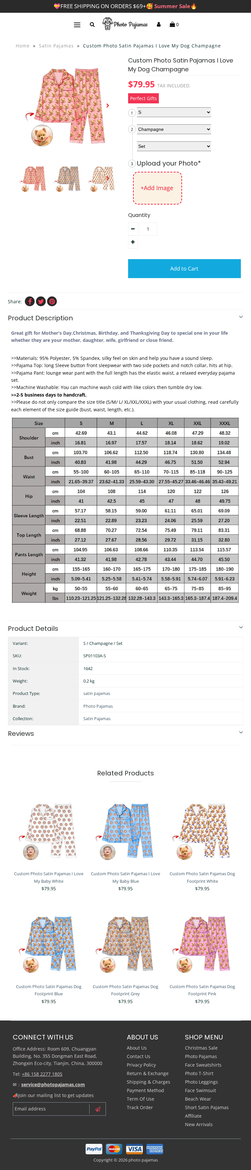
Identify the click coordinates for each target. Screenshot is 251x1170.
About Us (137, 1048)
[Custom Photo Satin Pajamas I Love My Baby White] (49, 831)
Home (23, 46)
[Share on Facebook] (30, 301)
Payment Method (145, 1090)
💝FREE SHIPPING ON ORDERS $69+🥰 (125, 6)
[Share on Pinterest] (52, 301)
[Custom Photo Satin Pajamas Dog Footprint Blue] (49, 944)
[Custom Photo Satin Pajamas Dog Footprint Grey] (125, 944)
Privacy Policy (141, 1065)
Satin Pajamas (56, 46)
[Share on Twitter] (41, 301)
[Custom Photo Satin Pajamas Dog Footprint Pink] (202, 944)
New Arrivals (199, 1124)
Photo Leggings (201, 1082)
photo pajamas (143, 1160)
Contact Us (138, 1056)
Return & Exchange (148, 1073)
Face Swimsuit (200, 1090)
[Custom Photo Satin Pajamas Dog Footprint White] (202, 831)
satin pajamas (96, 693)
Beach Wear (198, 1099)
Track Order (140, 1107)
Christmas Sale (201, 1048)
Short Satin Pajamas (207, 1107)
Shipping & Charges (148, 1082)
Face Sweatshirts (203, 1065)
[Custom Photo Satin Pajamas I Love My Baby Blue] (125, 831)
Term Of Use (140, 1099)
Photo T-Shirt (199, 1073)
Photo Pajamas (98, 706)
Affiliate (193, 1116)
